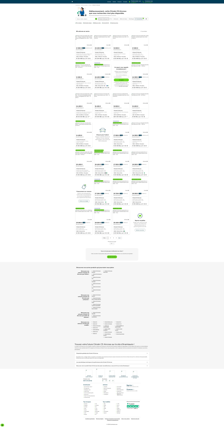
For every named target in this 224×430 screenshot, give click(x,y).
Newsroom (86, 394)
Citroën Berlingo (96, 329)
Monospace (106, 392)
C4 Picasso (106, 411)
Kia (96, 406)
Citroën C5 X (95, 327)
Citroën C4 (95, 323)
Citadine (105, 386)
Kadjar (118, 408)
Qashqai (118, 412)
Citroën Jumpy (119, 332)
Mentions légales (99, 418)
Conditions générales (90, 418)
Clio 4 (118, 405)
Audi (85, 412)
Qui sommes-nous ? (88, 386)
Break (105, 391)
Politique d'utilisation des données (112, 418)
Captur (105, 412)
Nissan (85, 414)
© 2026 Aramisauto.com (112, 424)
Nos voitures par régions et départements (120, 393)
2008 (105, 405)
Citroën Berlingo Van (108, 321)
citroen (90, 5)
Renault (85, 403)
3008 (105, 408)
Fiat (96, 403)
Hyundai (97, 405)
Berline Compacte (107, 388)
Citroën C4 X (95, 331)
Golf (118, 406)
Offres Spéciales (120, 389)
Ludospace (106, 394)
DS (95, 414)
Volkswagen (86, 411)
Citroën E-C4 (118, 323)
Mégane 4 (119, 409)
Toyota (96, 412)
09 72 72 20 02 (87, 380)
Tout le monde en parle (88, 392)
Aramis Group (87, 397)
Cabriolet (119, 388)
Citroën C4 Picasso (108, 323)
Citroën (85, 406)
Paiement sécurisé (135, 418)
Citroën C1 (95, 333)
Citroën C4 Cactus (108, 332)
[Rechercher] (96, 19)
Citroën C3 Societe (108, 337)
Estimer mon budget (84, 201)
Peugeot (86, 405)
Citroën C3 (95, 321)
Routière (105, 389)
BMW (96, 409)
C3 (104, 409)
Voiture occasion (84, 5)
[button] (107, 18)
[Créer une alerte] (2, 425)
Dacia (85, 409)
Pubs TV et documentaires (89, 395)
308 (104, 406)
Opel (85, 408)
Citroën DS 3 (118, 321)
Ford (96, 408)
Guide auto (119, 391)
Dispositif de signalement (112, 420)
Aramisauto (78, 5)
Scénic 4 (118, 411)
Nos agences (86, 388)
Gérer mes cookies (125, 418)
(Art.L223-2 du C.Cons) (123, 86)
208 (104, 403)
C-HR (118, 403)
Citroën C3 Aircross (96, 325)
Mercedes (97, 411)
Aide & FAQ (86, 391)
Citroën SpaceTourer (120, 333)
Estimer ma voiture (140, 230)
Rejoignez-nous (87, 389)
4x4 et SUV (119, 386)
